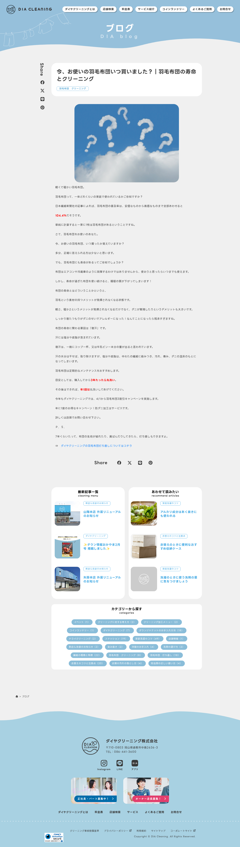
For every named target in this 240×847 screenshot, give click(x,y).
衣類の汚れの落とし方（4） (127, 663)
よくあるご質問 (202, 9)
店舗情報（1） (177, 639)
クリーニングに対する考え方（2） (117, 622)
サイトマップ (158, 831)
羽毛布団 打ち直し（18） (165, 655)
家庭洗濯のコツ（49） (148, 639)
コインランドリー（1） (82, 630)
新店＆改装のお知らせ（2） (84, 647)
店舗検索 (108, 9)
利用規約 (141, 831)
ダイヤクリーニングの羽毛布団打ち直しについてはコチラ (96, 446)
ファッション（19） (116, 639)
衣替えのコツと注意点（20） (87, 663)
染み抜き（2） (116, 647)
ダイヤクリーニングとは (80, 9)
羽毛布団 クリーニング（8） (125, 655)
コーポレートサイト (181, 831)
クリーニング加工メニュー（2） (161, 622)
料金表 (126, 9)
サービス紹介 (146, 9)
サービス (132, 812)
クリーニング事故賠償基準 (84, 831)
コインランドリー (173, 9)
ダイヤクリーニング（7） (117, 630)
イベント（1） (82, 622)
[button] (42, 82)
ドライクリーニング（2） (83, 639)
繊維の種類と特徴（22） (87, 655)
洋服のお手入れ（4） (144, 647)
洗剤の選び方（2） (174, 647)
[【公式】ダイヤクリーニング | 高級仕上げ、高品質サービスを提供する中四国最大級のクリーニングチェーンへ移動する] (17, 696)
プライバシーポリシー (116, 831)
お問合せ (225, 9)
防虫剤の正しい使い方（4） (166, 663)
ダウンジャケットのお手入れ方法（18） (161, 630)
